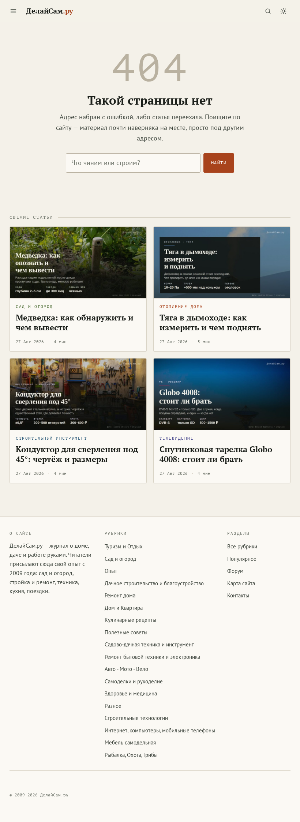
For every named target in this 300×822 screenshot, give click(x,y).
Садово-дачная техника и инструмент (149, 644)
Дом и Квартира (124, 607)
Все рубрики (242, 546)
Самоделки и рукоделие (134, 681)
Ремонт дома (120, 595)
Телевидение (177, 438)
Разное (113, 705)
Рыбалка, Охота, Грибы (131, 754)
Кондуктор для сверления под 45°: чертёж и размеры (77, 454)
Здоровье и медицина (131, 693)
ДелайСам (49, 11)
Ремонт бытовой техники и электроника (152, 656)
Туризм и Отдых (124, 546)
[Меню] (13, 11)
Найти (218, 162)
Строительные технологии (136, 717)
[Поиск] (268, 11)
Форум (235, 570)
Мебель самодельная (130, 742)
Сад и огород (34, 307)
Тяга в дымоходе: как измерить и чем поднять (210, 322)
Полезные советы (126, 632)
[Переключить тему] (283, 11)
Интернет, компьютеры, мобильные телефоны (160, 730)
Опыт (111, 570)
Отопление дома (181, 307)
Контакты (238, 595)
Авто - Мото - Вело (126, 668)
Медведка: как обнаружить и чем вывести (75, 322)
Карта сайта (241, 583)
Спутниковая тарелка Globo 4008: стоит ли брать (216, 454)
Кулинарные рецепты (130, 619)
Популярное (241, 558)
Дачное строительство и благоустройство (154, 583)
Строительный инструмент (51, 438)
